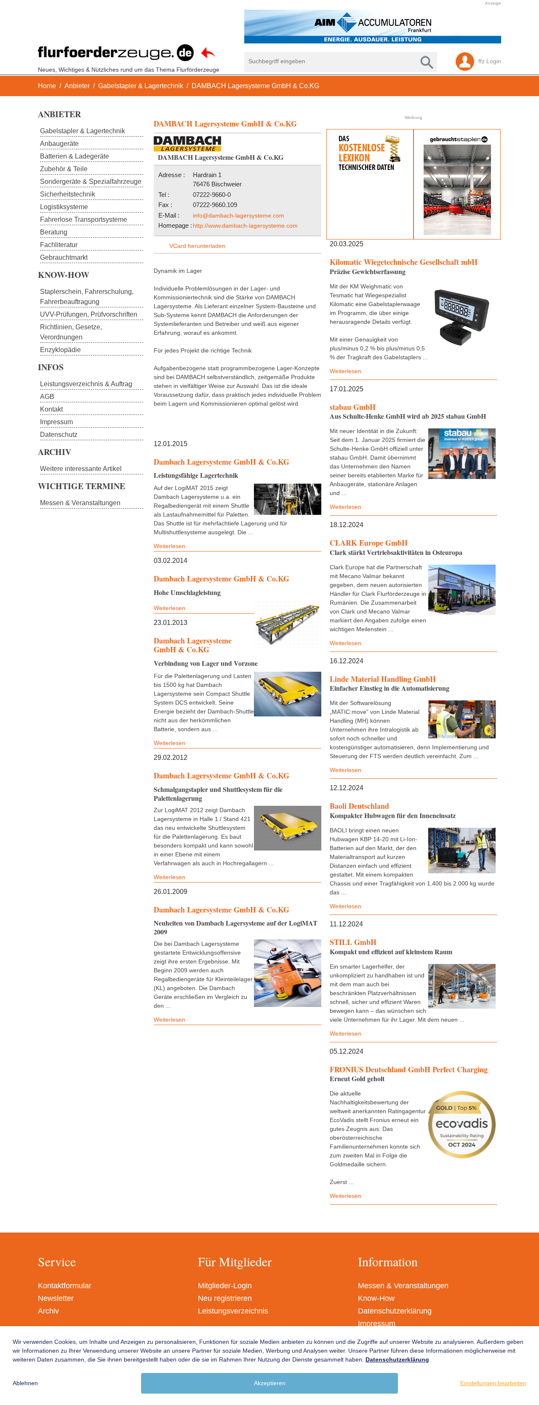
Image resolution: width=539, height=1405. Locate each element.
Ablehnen (25, 1383)
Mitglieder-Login (225, 1285)
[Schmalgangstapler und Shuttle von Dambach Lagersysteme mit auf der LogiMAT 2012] (287, 828)
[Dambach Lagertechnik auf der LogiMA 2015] (287, 499)
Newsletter (56, 1298)
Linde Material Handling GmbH (383, 678)
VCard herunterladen (197, 245)
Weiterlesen (345, 371)
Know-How (376, 1298)
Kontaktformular (64, 1285)
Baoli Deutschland (359, 805)
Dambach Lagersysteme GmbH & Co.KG (221, 461)
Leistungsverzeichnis (233, 1311)
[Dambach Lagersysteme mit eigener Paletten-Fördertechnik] (287, 694)
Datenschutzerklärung (395, 1311)
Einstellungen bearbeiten (493, 1383)
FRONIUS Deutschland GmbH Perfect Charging (409, 1069)
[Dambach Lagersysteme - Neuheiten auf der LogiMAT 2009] (287, 973)
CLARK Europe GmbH (369, 542)
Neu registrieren (225, 1298)
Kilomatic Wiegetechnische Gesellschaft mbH (404, 261)
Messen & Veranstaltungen (403, 1285)
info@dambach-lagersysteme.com (238, 215)
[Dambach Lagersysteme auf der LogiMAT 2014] (287, 625)
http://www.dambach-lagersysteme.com (245, 225)
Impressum (376, 1323)
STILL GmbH (353, 942)
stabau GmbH (353, 406)
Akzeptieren (270, 1383)
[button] (265, 26)
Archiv (48, 1311)
